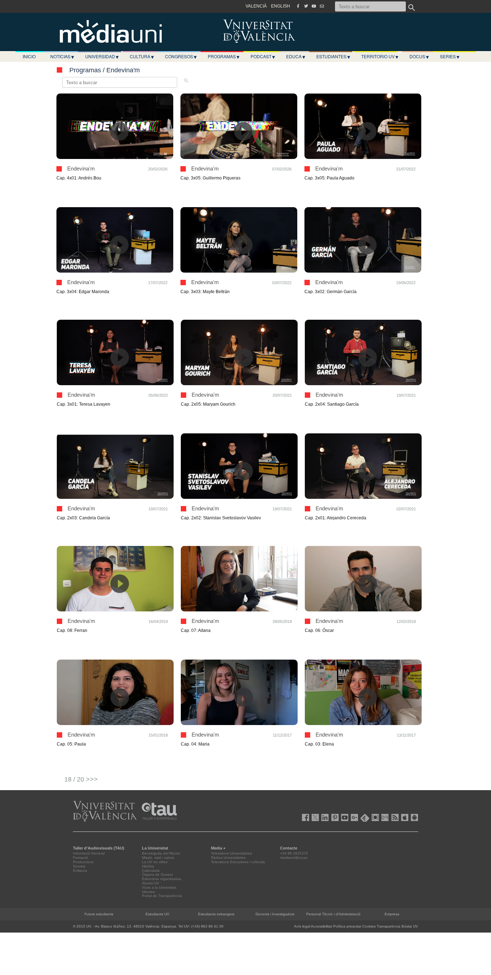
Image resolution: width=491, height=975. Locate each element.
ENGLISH (280, 6)
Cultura (142, 56)
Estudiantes (333, 56)
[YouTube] (313, 6)
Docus (419, 56)
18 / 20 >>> (81, 779)
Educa (295, 56)
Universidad (102, 56)
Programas (223, 56)
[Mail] (321, 6)
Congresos (181, 56)
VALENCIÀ (256, 6)
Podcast (263, 56)
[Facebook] (297, 6)
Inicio (29, 56)
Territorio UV (379, 56)
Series (449, 56)
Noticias (62, 56)
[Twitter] (305, 6)
